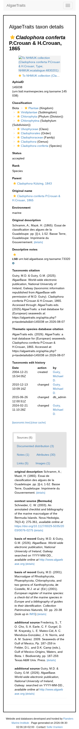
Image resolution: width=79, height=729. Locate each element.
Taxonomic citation (26, 270)
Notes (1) (23, 454)
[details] (38, 242)
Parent (16, 178)
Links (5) (22, 463)
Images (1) (43, 463)
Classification (22, 103)
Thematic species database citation (37, 329)
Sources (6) (24, 437)
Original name (22, 190)
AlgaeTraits (16, 5)
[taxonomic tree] (21, 422)
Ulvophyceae (29, 129)
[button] (12, 37)
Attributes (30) (45, 454)
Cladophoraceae (32, 137)
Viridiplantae (29, 112)
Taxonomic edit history (28, 362)
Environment (21, 207)
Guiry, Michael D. (58, 376)
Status (16, 153)
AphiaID (18, 82)
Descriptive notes (24, 249)
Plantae (33, 108)
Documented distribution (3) (35, 446)
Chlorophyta (29, 116)
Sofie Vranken (55, 727)
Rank (16, 165)
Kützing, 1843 (34, 183)
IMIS (32, 614)
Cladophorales (30, 133)
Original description (26, 220)
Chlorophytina (30, 120)
